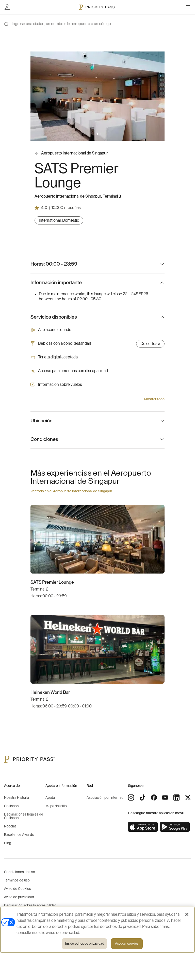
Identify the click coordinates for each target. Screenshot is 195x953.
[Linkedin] (176, 797)
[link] (143, 827)
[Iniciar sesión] (7, 7)
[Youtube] (165, 797)
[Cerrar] (186, 914)
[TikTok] (142, 797)
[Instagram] (131, 797)
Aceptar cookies (126, 943)
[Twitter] (188, 797)
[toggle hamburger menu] (188, 7)
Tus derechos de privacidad (84, 943)
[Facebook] (154, 797)
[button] (94, 134)
